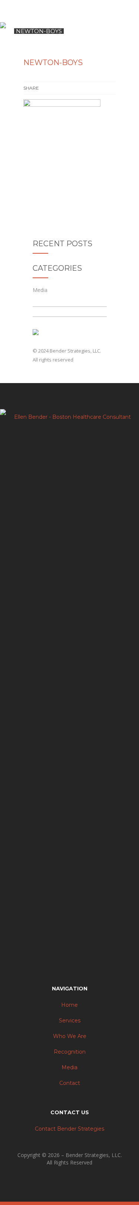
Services (69, 1020)
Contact (69, 1083)
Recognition (70, 1051)
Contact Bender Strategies (69, 1128)
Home (69, 1005)
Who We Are (69, 1036)
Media (40, 289)
